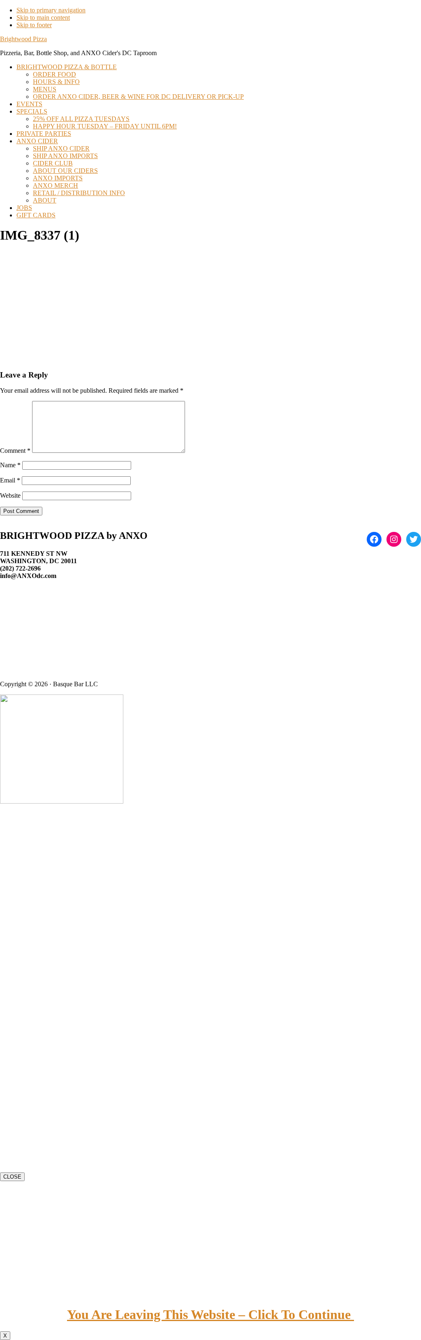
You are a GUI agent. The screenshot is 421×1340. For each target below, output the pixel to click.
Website (10, 495)
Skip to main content (43, 17)
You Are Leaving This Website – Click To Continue (210, 1314)
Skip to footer (34, 24)
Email (10, 480)
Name (10, 464)
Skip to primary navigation (51, 10)
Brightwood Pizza (23, 38)
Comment (15, 450)
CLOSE (12, 1177)
